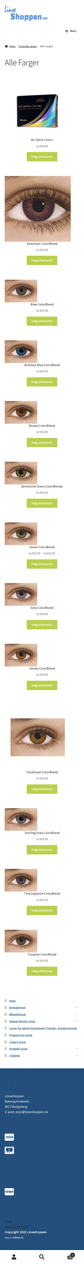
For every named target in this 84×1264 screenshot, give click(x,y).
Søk (42, 1257)
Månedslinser (17, 1014)
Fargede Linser (28, 46)
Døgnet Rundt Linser (22, 1021)
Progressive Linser (20, 1035)
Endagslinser (17, 1007)
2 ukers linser (17, 1042)
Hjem (12, 46)
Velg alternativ (42, 156)
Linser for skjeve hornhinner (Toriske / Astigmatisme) (43, 1028)
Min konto (14, 1257)
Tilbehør (14, 1055)
